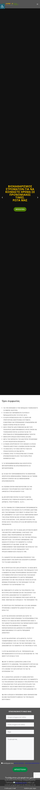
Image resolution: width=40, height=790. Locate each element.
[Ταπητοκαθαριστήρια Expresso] (10, 4)
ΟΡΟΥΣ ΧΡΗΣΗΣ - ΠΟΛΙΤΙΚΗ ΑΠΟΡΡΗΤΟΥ (26, 763)
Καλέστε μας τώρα (30, 788)
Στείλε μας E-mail (10, 788)
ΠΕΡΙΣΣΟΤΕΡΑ (20, 209)
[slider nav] (2, 197)
